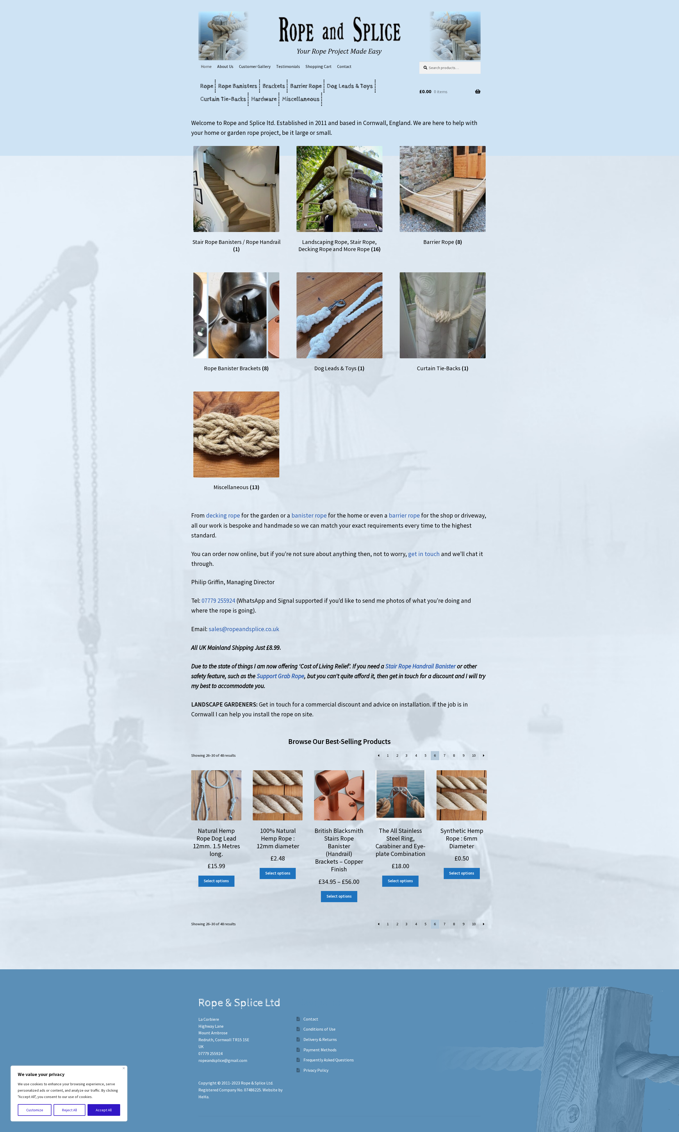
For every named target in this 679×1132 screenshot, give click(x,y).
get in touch (424, 554)
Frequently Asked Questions (328, 1059)
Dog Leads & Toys (350, 86)
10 (474, 755)
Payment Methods (320, 1049)
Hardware (264, 99)
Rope (206, 86)
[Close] (124, 1068)
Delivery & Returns (320, 1039)
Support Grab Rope (280, 676)
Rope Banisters (237, 86)
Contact (344, 66)
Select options (216, 881)
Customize (34, 1110)
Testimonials (288, 66)
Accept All (104, 1110)
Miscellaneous (301, 99)
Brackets (274, 86)
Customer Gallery (255, 66)
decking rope (223, 515)
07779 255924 (218, 600)
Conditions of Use (319, 1029)
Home (206, 66)
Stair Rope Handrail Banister (420, 666)
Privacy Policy (315, 1070)
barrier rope (404, 515)
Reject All (69, 1110)
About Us (225, 66)
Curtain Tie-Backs (223, 99)
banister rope (309, 515)
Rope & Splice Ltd (256, 1083)
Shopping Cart (319, 66)
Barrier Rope (306, 86)
